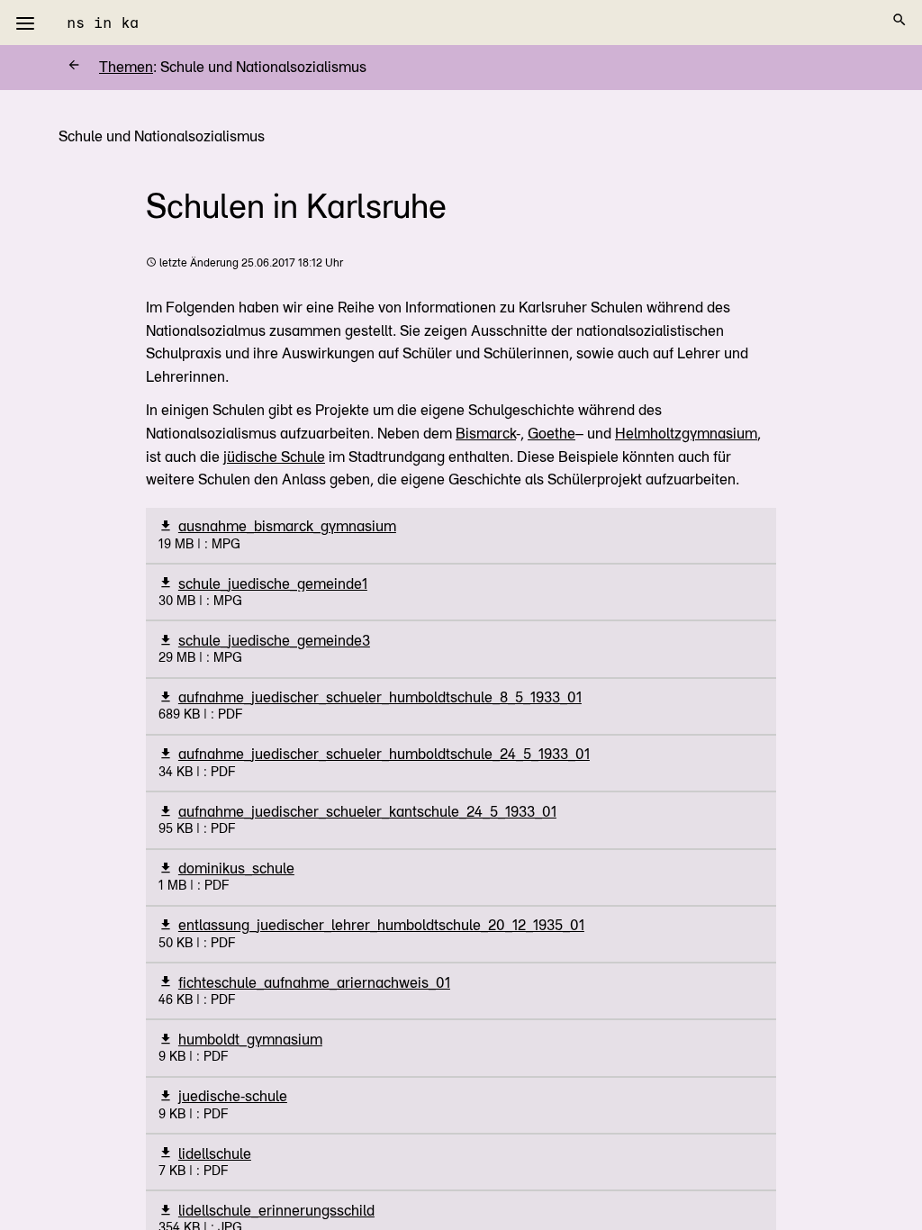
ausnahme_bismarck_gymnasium (287, 526)
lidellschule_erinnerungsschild (276, 1210)
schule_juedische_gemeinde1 (272, 583)
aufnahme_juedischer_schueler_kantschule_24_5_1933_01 (367, 811)
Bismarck (486, 433)
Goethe (551, 433)
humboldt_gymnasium (250, 1039)
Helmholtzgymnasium (686, 433)
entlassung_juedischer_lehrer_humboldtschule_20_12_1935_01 (381, 925)
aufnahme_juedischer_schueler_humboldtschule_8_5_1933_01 (380, 697)
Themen (110, 67)
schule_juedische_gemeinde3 (274, 640)
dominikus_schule (236, 868)
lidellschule (214, 1153)
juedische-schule (232, 1096)
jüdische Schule (274, 457)
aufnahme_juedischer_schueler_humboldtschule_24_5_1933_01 (384, 754)
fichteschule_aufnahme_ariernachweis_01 (314, 982)
